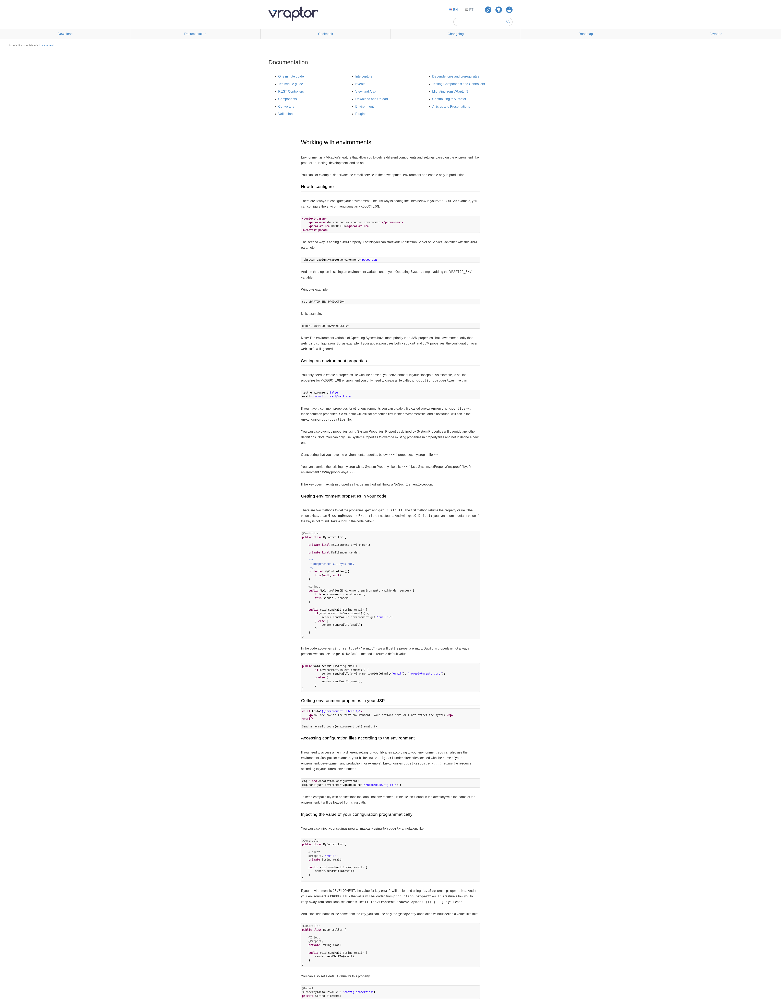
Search (508, 21)
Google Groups (488, 10)
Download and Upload (371, 99)
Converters (286, 106)
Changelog (456, 34)
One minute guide (291, 76)
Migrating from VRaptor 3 (450, 91)
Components (287, 99)
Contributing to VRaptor (449, 99)
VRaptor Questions (509, 10)
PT (470, 9)
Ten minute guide (290, 84)
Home (11, 45)
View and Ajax (365, 91)
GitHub (498, 10)
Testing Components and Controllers (458, 84)
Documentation (195, 34)
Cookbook (325, 34)
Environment (46, 45)
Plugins (360, 114)
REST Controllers (291, 91)
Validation (285, 114)
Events (360, 84)
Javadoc (716, 34)
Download (65, 34)
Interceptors (363, 76)
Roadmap (586, 34)
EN (455, 9)
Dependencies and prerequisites (455, 76)
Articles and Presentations (451, 106)
